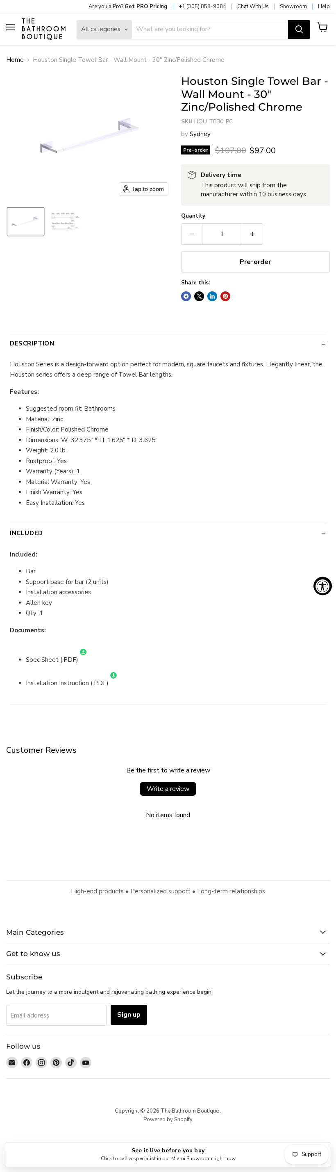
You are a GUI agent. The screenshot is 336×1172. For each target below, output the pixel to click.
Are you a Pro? (128, 6)
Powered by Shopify (168, 1119)
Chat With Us (253, 6)
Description (32, 343)
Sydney (200, 134)
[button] (25, 222)
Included (26, 533)
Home (15, 60)
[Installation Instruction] (113, 683)
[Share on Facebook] (186, 296)
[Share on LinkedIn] (212, 296)
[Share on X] (199, 296)
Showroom (293, 6)
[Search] (299, 29)
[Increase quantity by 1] (252, 234)
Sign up (129, 1014)
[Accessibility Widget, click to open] (322, 586)
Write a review (168, 788)
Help (324, 6)
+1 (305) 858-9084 (202, 6)
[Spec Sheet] (83, 660)
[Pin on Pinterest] (225, 296)
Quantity (193, 216)
